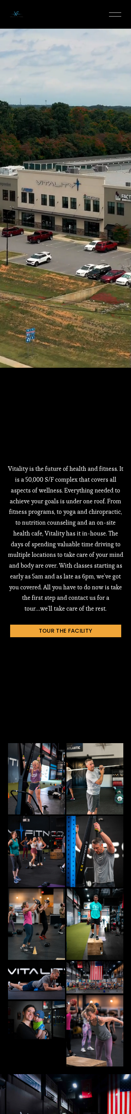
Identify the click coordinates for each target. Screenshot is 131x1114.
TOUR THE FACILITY (65, 631)
